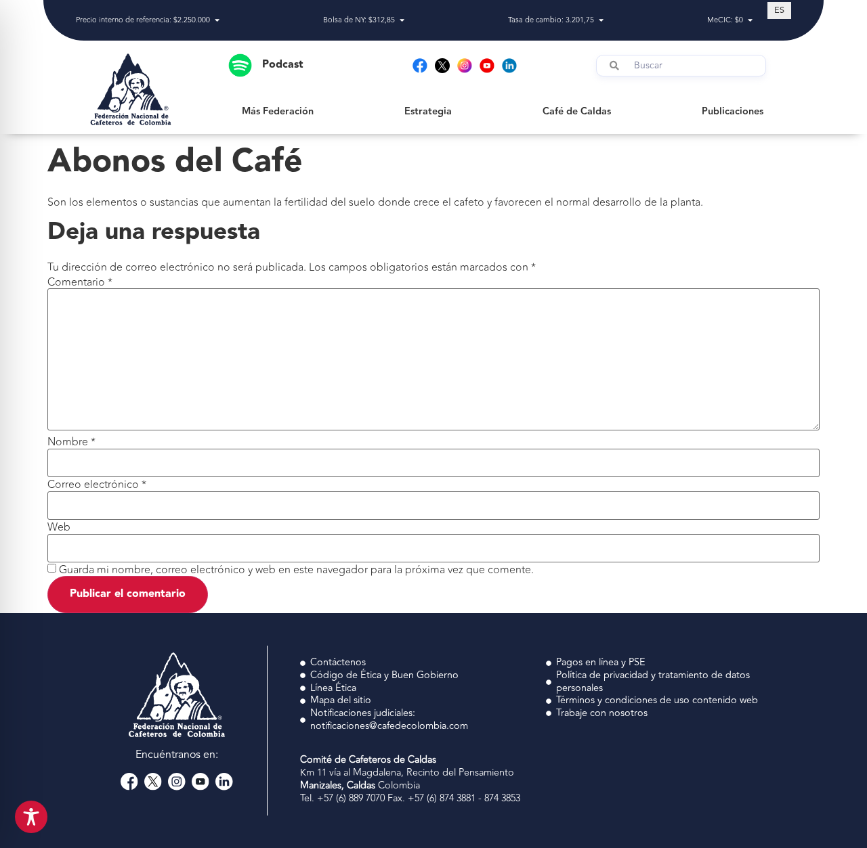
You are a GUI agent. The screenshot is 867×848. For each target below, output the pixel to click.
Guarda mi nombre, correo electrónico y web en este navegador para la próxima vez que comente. (296, 569)
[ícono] (442, 65)
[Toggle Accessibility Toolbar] (31, 816)
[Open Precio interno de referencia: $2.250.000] (217, 21)
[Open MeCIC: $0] (750, 21)
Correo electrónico (96, 484)
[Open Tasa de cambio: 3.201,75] (601, 21)
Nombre (71, 442)
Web (58, 527)
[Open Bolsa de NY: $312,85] (402, 21)
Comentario (79, 282)
